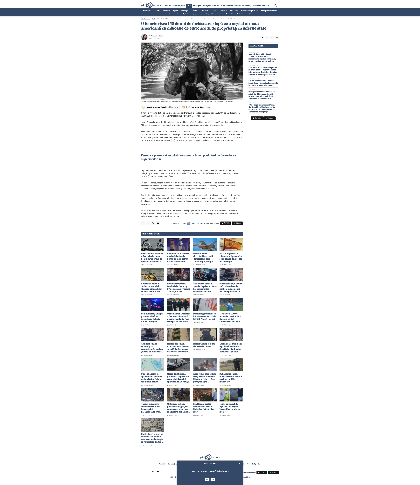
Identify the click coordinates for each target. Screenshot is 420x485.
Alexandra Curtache (158, 36)
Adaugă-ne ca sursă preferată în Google (162, 107)
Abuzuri (205, 10)
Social (214, 10)
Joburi (157, 10)
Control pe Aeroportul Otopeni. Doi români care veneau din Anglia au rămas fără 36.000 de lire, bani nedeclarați (152, 438)
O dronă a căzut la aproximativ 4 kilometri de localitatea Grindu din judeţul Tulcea (152, 377)
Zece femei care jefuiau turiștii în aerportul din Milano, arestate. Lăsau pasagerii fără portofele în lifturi (204, 377)
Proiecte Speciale (261, 5)
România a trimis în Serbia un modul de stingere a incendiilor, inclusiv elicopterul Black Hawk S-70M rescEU (151, 287)
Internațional (179, 5)
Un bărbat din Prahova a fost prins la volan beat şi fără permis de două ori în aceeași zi (152, 257)
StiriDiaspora (145, 19)
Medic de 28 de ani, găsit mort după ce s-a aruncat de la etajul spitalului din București (178, 377)
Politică (168, 5)
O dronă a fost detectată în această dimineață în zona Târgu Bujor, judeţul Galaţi (203, 257)
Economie (147, 10)
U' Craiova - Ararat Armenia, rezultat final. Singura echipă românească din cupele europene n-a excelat (231, 317)
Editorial (223, 10)
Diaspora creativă (211, 5)
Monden (166, 10)
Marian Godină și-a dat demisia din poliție (204, 345)
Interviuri (230, 14)
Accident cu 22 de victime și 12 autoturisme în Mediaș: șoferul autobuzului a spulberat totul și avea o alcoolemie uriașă (152, 347)
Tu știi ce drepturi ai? (249, 10)
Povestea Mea (174, 14)
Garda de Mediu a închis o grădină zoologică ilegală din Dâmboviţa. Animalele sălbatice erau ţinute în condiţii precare (231, 347)
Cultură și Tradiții (244, 14)
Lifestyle (197, 5)
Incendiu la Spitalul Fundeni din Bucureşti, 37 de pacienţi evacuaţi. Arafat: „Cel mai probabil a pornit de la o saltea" (178, 287)
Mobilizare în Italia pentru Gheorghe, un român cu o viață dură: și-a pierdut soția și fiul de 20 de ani (178, 408)
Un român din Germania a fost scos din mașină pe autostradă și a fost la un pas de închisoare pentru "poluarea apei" (178, 317)
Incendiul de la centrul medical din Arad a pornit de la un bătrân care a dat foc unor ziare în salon (178, 257)
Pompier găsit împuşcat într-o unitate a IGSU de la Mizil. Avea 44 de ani (204, 316)
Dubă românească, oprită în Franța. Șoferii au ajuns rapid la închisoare (231, 377)
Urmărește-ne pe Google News (198, 107)
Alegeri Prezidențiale (214, 14)
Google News (196, 223)
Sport (175, 10)
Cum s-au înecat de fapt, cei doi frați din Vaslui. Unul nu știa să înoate (230, 408)
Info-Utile (234, 10)
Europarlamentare (269, 10)
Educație (184, 10)
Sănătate (195, 10)
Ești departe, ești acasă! (192, 14)
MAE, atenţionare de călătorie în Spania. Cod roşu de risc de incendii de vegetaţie (231, 257)
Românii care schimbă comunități (236, 5)
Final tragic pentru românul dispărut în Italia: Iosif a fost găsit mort (203, 408)
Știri (189, 5)
